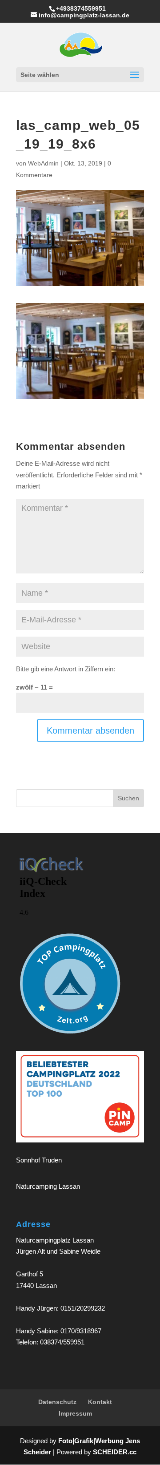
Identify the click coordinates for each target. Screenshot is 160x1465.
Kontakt (100, 1401)
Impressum (75, 1413)
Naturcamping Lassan (48, 1186)
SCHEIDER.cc (114, 1452)
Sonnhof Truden (39, 1160)
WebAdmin (43, 163)
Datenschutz (57, 1401)
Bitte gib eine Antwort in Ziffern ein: (65, 669)
